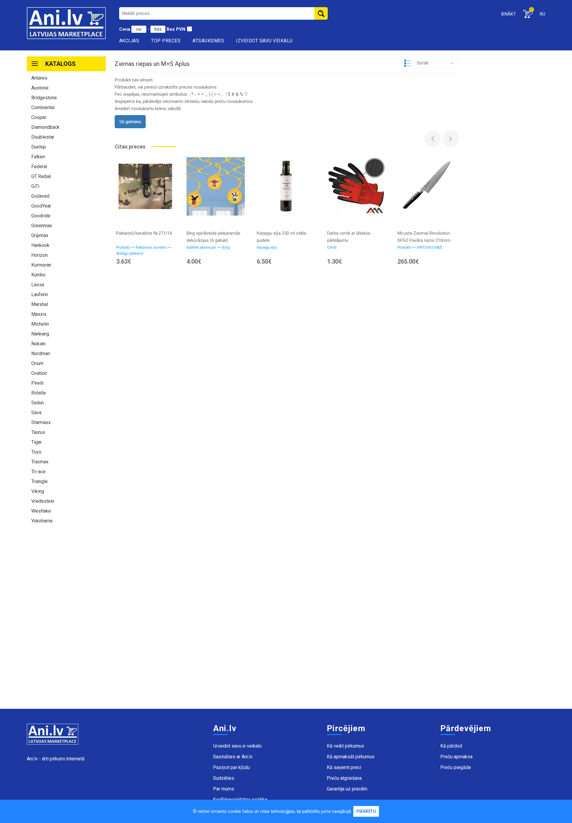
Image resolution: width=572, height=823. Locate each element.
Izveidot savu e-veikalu (237, 746)
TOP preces (166, 41)
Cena (125, 29)
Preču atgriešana (344, 778)
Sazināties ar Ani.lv (233, 756)
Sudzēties (223, 778)
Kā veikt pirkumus (345, 746)
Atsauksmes (208, 41)
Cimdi (332, 247)
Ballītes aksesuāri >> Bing (208, 247)
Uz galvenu (130, 121)
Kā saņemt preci (344, 767)
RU (542, 14)
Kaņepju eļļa (267, 247)
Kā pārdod (451, 746)
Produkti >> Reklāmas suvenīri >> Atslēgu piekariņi (143, 250)
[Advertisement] (66, 619)
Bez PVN (176, 29)
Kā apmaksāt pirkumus (350, 756)
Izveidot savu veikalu (264, 41)
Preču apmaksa (456, 756)
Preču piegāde (455, 767)
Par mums (223, 789)
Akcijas (129, 41)
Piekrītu (366, 811)
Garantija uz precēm (347, 789)
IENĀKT (508, 14)
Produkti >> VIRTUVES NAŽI (419, 247)
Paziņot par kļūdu (231, 767)
